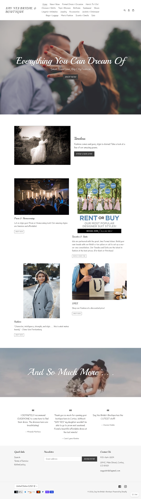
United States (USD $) (25, 486)
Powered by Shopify (120, 492)
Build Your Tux (79, 256)
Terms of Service (21, 461)
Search (17, 457)
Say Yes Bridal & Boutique (21, 10)
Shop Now (19, 231)
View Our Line (84, 154)
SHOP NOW (70, 77)
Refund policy (19, 464)
